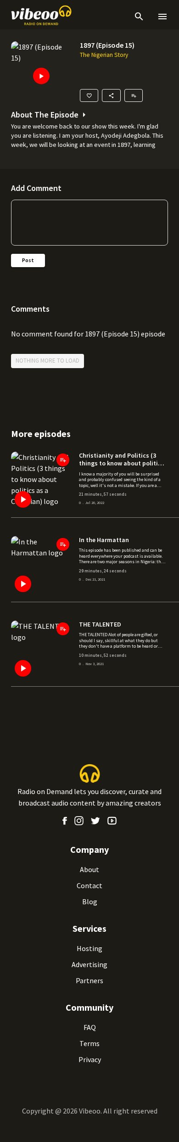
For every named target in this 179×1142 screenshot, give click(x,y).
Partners (89, 980)
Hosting (89, 948)
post (28, 260)
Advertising (89, 964)
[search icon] (139, 16)
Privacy (89, 1059)
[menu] (160, 16)
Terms (89, 1043)
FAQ (90, 1027)
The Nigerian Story (104, 55)
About (89, 869)
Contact (89, 885)
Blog (89, 901)
